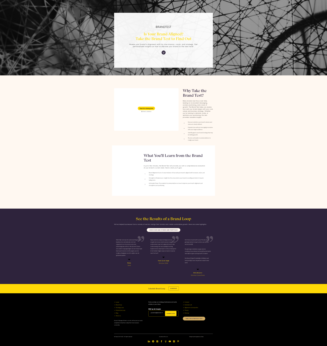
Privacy (187, 310)
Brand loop (119, 305)
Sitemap (187, 313)
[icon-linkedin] (149, 341)
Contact (187, 302)
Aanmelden (171, 313)
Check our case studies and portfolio (163, 230)
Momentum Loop (120, 310)
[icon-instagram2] (157, 341)
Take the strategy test (194, 318)
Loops (117, 302)
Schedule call (188, 305)
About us (118, 315)
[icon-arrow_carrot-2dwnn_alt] (163, 52)
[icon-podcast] (166, 341)
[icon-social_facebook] (161, 341)
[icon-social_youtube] (170, 341)
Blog (117, 313)
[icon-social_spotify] (153, 341)
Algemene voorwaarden (191, 307)
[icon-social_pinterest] (178, 341)
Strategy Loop (120, 307)
